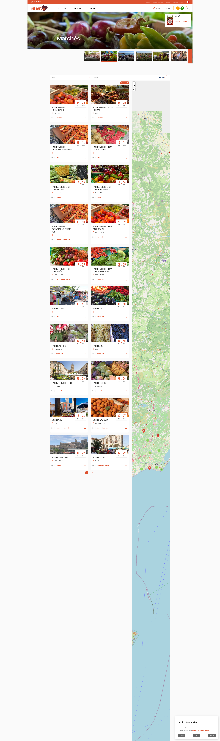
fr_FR (188, 2)
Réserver (169, 8)
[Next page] (92, 472)
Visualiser (177, 21)
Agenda (158, 8)
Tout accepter (212, 735)
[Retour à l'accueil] (39, 8)
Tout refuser (181, 735)
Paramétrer (197, 735)
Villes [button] (53, 77)
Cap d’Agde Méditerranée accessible (178, 8)
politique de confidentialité (200, 730)
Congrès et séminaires (158, 2)
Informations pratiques (178, 2)
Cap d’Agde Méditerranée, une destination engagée (182, 8)
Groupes (168, 2)
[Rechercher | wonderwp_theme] (188, 8)
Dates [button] (96, 77)
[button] (153, 77)
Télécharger (185, 21)
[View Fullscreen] (134, 89)
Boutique (148, 2)
